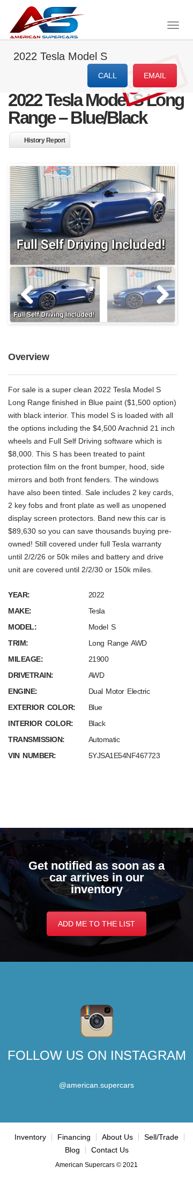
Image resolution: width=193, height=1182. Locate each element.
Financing (74, 1137)
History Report (44, 140)
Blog (72, 1150)
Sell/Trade (161, 1137)
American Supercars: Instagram (97, 1021)
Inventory (30, 1137)
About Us (117, 1137)
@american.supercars (96, 1085)
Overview (28, 356)
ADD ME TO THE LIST (96, 923)
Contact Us (110, 1150)
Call (107, 75)
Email (155, 75)
